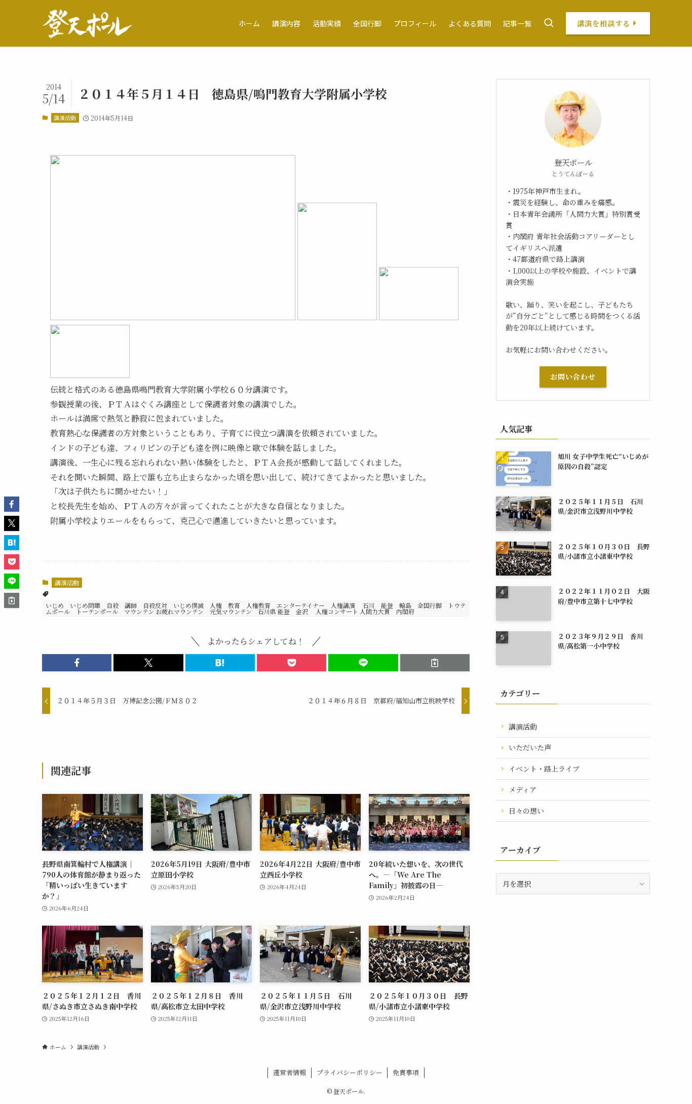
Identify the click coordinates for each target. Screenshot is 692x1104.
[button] (76, 662)
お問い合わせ (573, 376)
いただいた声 (530, 747)
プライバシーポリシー (349, 1072)
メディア (522, 789)
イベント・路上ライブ (544, 769)
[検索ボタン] (548, 23)
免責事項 (406, 1072)
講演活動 (65, 117)
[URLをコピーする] (435, 662)
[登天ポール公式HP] (87, 23)
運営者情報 (289, 1072)
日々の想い (526, 811)
